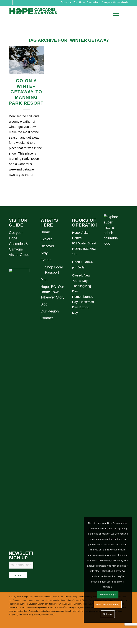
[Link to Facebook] (9, 2)
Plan (43, 280)
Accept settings (108, 594)
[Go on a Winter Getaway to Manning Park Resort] (26, 60)
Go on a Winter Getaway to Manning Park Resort (26, 91)
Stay (44, 253)
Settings (107, 614)
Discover (47, 246)
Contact (46, 318)
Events (45, 260)
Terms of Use (57, 597)
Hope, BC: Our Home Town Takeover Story (52, 292)
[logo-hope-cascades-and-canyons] (35, 14)
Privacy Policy (71, 597)
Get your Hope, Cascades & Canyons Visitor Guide (19, 244)
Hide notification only (107, 604)
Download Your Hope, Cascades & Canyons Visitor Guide (94, 2)
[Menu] (115, 14)
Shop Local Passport (54, 270)
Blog (43, 304)
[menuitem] (115, 14)
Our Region (49, 311)
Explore (46, 239)
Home (45, 232)
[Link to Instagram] (15, 2)
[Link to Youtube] (20, 2)
